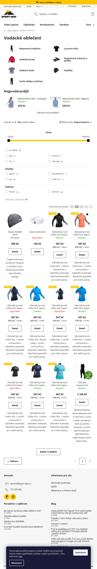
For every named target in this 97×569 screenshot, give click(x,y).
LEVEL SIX (57, 179)
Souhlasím (80, 552)
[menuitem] (11, 24)
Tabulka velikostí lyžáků (15, 516)
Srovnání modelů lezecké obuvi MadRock (23, 527)
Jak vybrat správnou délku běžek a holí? (22, 511)
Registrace (86, 6)
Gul (12, 179)
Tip (11, 161)
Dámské (57, 192)
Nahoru (14, 461)
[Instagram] (13, 497)
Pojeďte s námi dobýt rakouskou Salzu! (69, 518)
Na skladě (15, 150)
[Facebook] (7, 497)
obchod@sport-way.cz (20, 483)
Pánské (13, 192)
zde (20, 556)
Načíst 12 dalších (48, 451)
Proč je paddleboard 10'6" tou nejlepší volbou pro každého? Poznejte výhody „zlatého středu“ (69, 531)
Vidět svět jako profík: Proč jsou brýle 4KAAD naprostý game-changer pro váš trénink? (72, 540)
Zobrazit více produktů (47, 112)
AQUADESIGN (59, 174)
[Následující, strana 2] (82, 461)
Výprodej (57, 161)
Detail (15, 251)
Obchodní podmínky (12, 6)
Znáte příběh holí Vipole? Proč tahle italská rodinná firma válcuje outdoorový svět (71, 512)
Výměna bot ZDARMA (14, 521)
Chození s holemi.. (59, 524)
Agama (13, 174)
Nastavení (16, 563)
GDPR (29, 6)
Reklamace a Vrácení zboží (63, 490)
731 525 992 (15, 489)
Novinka (56, 155)
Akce (12, 155)
